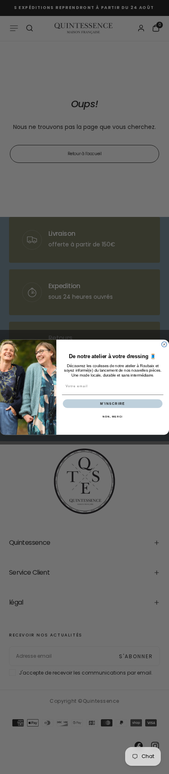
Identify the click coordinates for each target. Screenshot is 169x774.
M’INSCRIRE (112, 403)
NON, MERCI (113, 416)
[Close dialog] (164, 344)
